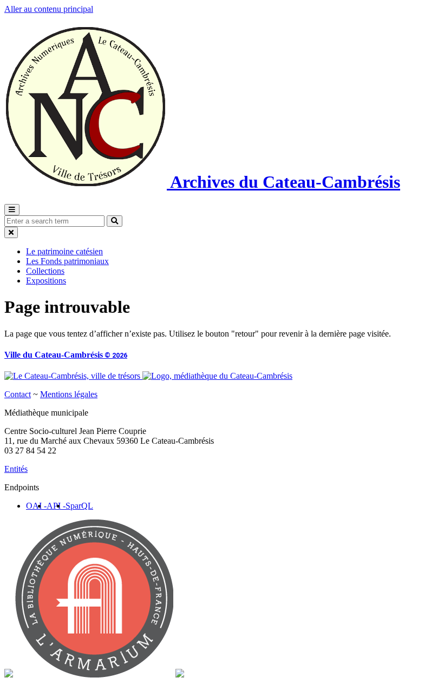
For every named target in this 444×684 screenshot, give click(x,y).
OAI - (36, 505)
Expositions (46, 280)
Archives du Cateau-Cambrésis (283, 182)
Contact (17, 394)
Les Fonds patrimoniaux (67, 261)
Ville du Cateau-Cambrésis (65, 354)
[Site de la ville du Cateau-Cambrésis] (73, 375)
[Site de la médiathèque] (217, 375)
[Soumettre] (114, 221)
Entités (16, 468)
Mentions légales (68, 394)
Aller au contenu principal (48, 9)
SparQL (79, 505)
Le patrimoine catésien (64, 251)
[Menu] (11, 209)
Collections (45, 270)
